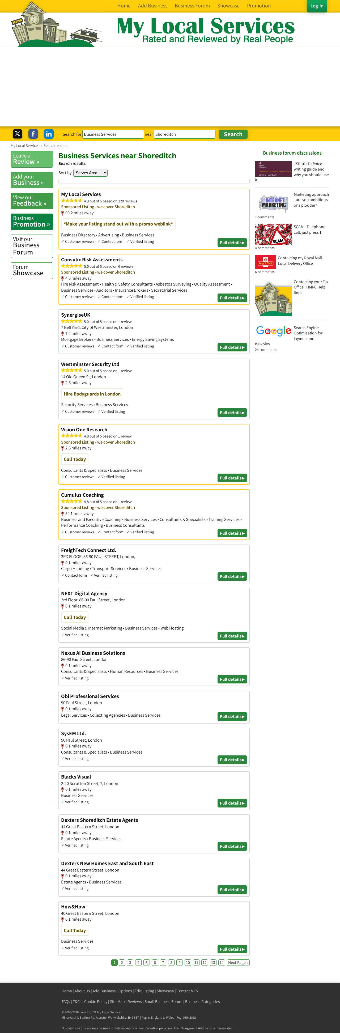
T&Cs (77, 1001)
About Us (82, 990)
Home (67, 990)
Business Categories (202, 1001)
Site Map (117, 1001)
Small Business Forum (163, 1001)
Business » (28, 180)
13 (213, 962)
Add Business (104, 990)
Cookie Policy (95, 1001)
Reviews (135, 1001)
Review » (26, 159)
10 (188, 962)
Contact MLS (187, 990)
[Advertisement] (170, 86)
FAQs (66, 1001)
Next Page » (238, 962)
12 (205, 962)
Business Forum (26, 246)
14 (222, 962)
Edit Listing (144, 990)
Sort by (65, 173)
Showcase (28, 270)
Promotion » (31, 221)
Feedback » (29, 200)
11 (196, 962)
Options (125, 990)
